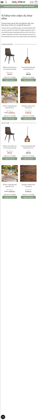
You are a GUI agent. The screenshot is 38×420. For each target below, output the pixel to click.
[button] (2, 2)
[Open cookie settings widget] (3, 417)
